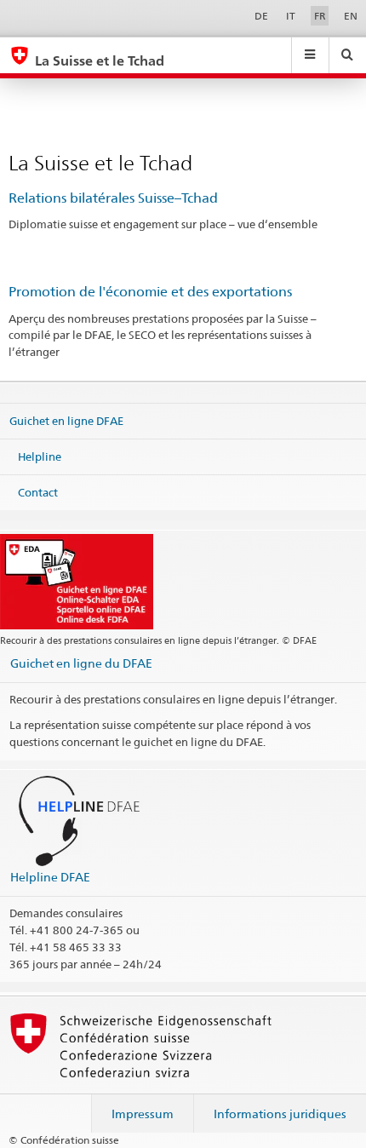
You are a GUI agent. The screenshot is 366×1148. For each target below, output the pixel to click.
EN (350, 15)
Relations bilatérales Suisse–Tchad (113, 198)
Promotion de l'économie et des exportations (150, 292)
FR (320, 15)
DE (261, 15)
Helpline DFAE (50, 877)
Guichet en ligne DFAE (66, 421)
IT (290, 15)
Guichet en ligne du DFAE (81, 663)
